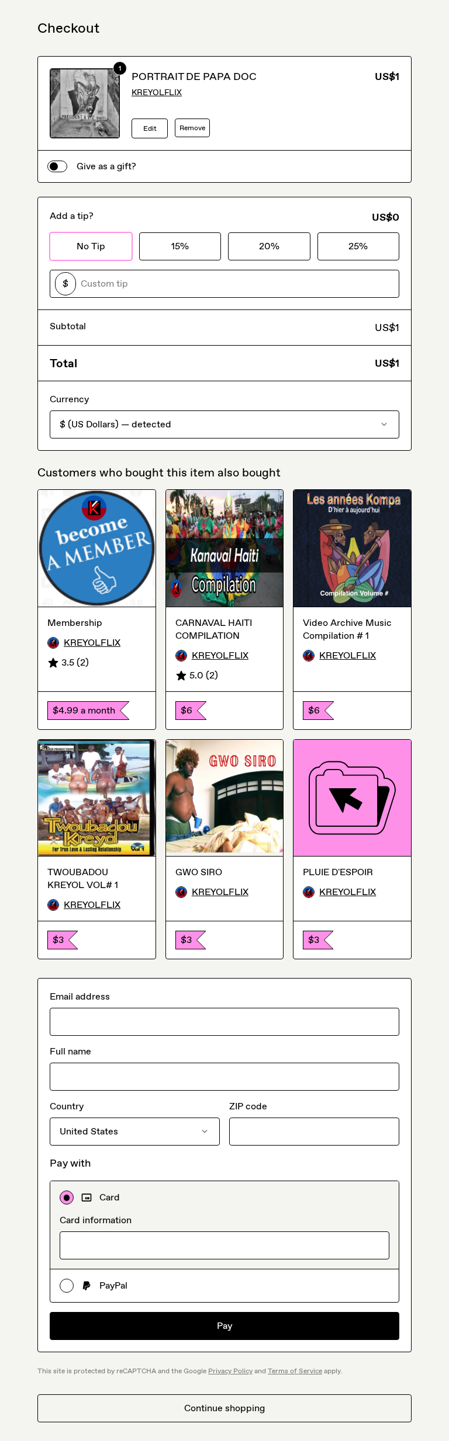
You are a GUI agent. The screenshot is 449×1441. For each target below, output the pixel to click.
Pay (225, 1325)
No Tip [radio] (91, 246)
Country (67, 1106)
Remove (192, 128)
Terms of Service (295, 1371)
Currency (69, 399)
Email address (80, 996)
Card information (96, 1220)
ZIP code (248, 1106)
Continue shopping (224, 1408)
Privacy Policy (230, 1371)
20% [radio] (269, 246)
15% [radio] (180, 246)
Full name (70, 1051)
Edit (150, 128)
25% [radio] (358, 246)
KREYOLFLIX (157, 93)
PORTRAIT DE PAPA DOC (194, 76)
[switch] (57, 166)
